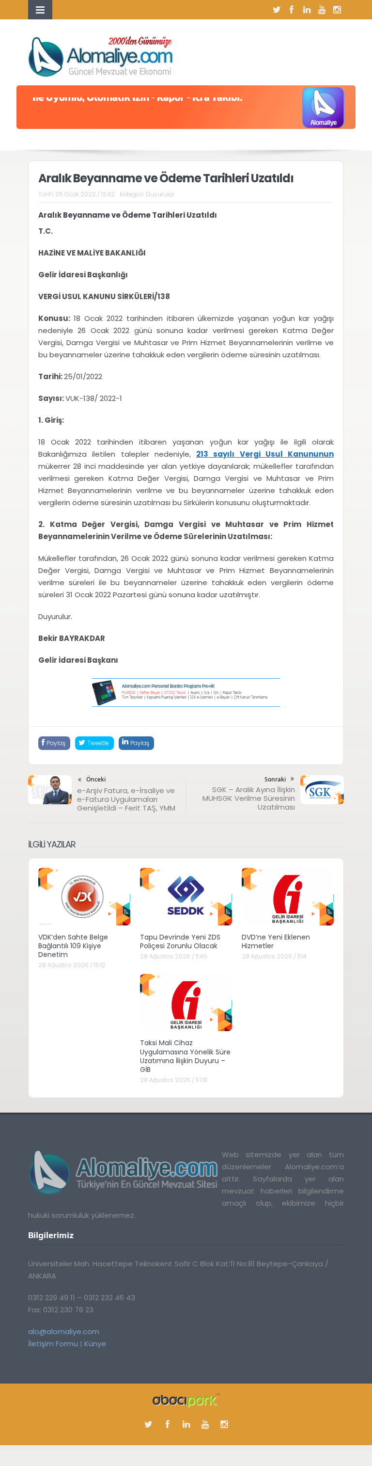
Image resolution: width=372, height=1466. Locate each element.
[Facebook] (291, 9)
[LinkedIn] (306, 9)
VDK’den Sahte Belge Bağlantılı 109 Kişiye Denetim (73, 945)
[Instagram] (336, 9)
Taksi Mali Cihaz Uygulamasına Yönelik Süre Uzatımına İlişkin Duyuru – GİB (185, 1056)
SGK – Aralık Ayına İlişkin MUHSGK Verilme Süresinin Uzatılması (248, 798)
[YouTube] (321, 9)
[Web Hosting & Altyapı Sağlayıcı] (186, 1400)
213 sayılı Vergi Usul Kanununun (265, 454)
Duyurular (160, 194)
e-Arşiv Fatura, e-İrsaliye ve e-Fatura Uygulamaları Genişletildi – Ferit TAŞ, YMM (126, 799)
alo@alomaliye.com (63, 1331)
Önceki (96, 779)
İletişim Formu (53, 1344)
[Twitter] (276, 9)
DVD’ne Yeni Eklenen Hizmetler (276, 941)
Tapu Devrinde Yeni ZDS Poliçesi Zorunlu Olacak (180, 941)
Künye (95, 1344)
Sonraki (275, 779)
